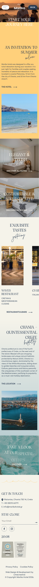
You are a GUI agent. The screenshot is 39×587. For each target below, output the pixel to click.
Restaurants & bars (17, 312)
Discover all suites (17, 171)
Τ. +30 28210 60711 (10, 503)
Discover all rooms (16, 210)
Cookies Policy (26, 567)
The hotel (7, 87)
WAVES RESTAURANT (10, 292)
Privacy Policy (12, 567)
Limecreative (19, 575)
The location (8, 384)
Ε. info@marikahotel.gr (12, 507)
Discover (16, 465)
